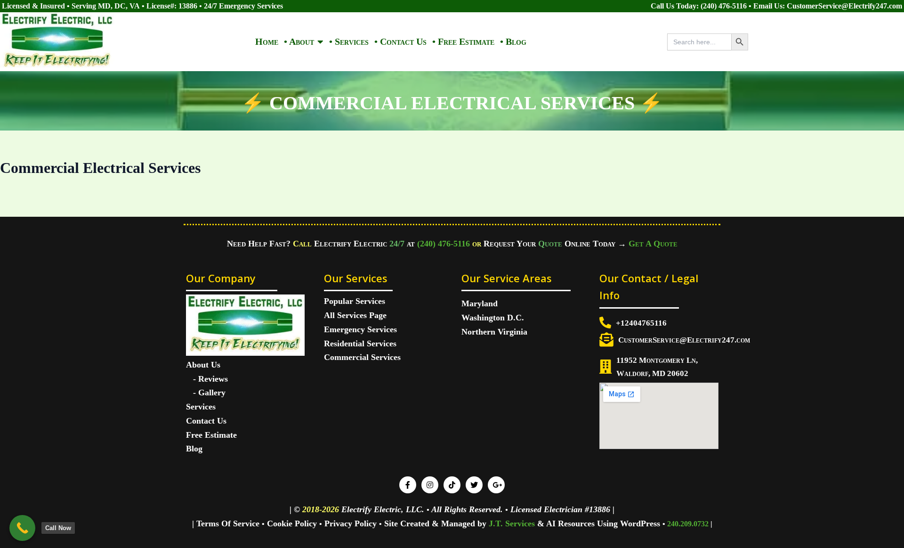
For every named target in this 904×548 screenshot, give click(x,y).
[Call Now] (22, 528)
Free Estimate (211, 435)
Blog (194, 448)
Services (201, 406)
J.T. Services (512, 523)
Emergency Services (360, 329)
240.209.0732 (688, 524)
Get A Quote (653, 243)
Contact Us (206, 420)
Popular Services (354, 301)
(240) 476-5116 (724, 6)
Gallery (212, 392)
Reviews (213, 379)
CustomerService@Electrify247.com (844, 6)
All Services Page (355, 315)
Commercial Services (362, 357)
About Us (203, 364)
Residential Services (360, 343)
